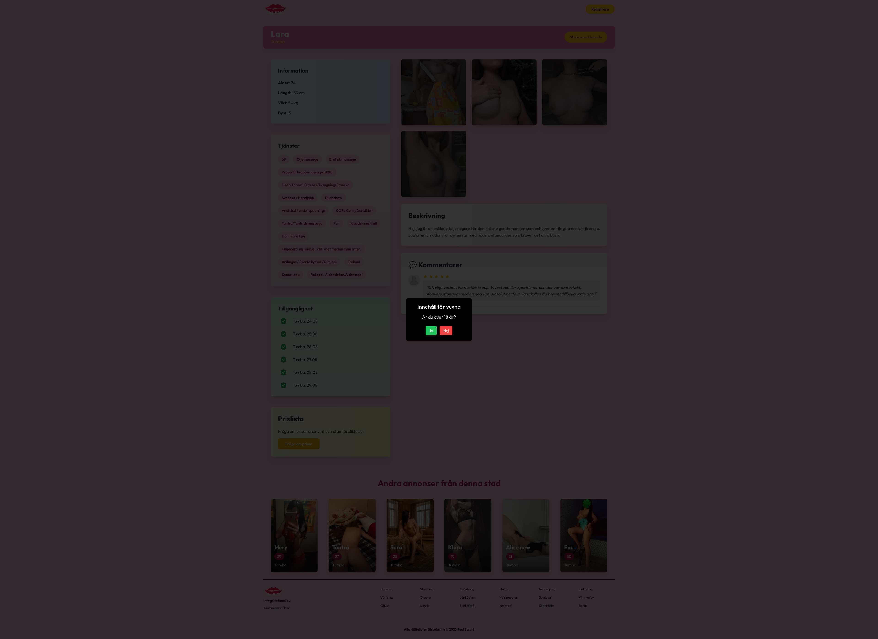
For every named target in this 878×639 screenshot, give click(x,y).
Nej (446, 330)
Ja (431, 330)
